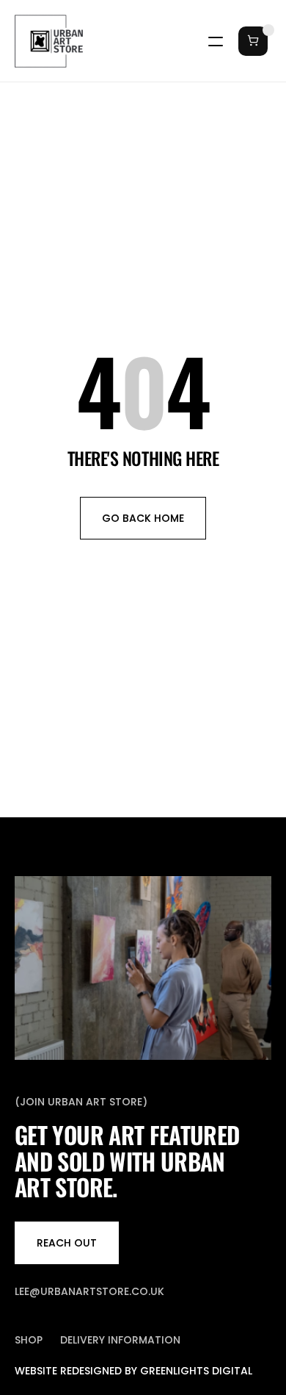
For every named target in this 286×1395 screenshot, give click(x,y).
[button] (249, 41)
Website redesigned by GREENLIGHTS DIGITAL (133, 1370)
